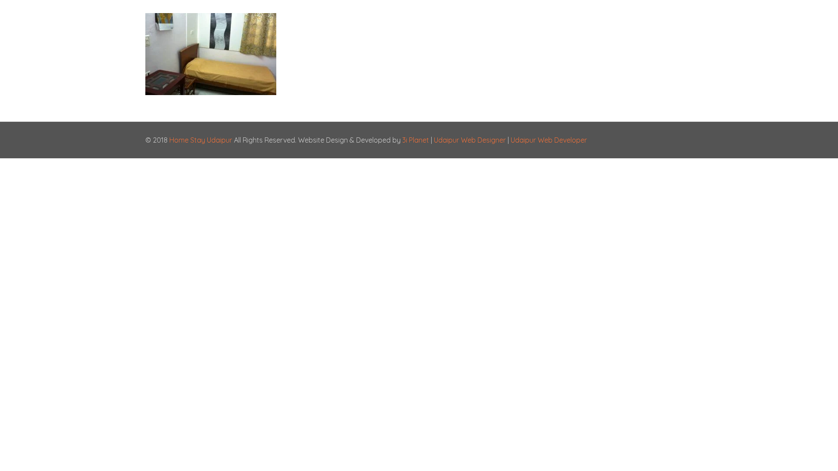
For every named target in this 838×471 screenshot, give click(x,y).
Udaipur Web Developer (549, 140)
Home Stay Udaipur (200, 140)
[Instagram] (661, 140)
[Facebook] (649, 140)
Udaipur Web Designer (470, 140)
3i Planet (416, 140)
